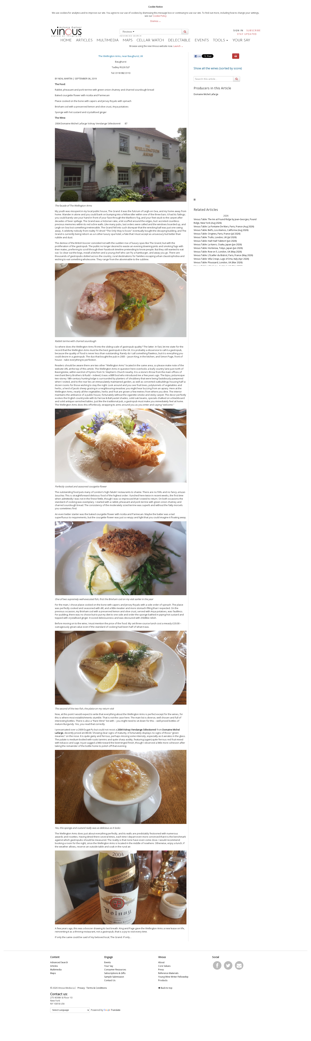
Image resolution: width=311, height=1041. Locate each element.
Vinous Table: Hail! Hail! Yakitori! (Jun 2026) (215, 240)
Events (202, 40)
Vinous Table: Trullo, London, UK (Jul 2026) (215, 237)
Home (66, 40)
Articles (84, 40)
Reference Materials (168, 973)
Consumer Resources (115, 969)
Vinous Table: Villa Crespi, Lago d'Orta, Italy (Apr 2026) (221, 258)
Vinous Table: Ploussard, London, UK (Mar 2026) (218, 262)
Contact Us (109, 980)
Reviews (128, 31)
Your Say (241, 40)
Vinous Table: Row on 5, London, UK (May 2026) (218, 251)
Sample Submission (114, 976)
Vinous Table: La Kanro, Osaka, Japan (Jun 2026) (218, 244)
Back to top (166, 987)
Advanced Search (131, 36)
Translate (115, 1010)
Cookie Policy (159, 15)
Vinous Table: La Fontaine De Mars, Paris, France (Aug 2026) (224, 226)
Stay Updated (247, 34)
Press (161, 969)
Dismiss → (155, 21)
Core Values (164, 966)
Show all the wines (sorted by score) (218, 68)
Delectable (179, 40)
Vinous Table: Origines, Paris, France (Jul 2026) (217, 233)
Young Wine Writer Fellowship (173, 976)
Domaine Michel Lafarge (206, 94)
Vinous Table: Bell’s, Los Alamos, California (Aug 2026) (221, 230)
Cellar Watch (150, 40)
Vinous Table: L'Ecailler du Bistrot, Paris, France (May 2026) (223, 255)
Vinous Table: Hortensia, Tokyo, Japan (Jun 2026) (218, 248)
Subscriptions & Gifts (114, 973)
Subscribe (253, 30)
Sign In (238, 30)
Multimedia (108, 40)
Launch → (178, 46)
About (161, 962)
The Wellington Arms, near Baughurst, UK (120, 56)
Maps (127, 40)
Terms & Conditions (96, 987)
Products (162, 980)
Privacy (81, 987)
